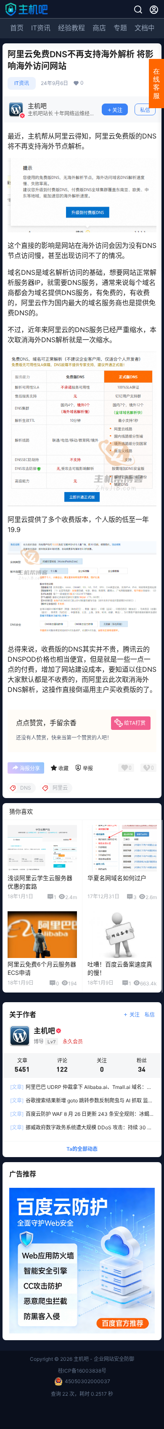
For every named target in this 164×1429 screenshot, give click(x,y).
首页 (17, 28)
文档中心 (148, 28)
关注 (117, 110)
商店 (99, 28)
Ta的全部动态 (82, 1149)
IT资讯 (40, 28)
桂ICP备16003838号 (82, 1371)
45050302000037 (87, 1381)
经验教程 (71, 28)
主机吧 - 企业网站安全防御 (103, 1359)
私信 (145, 110)
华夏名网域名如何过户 (116, 877)
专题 (120, 28)
